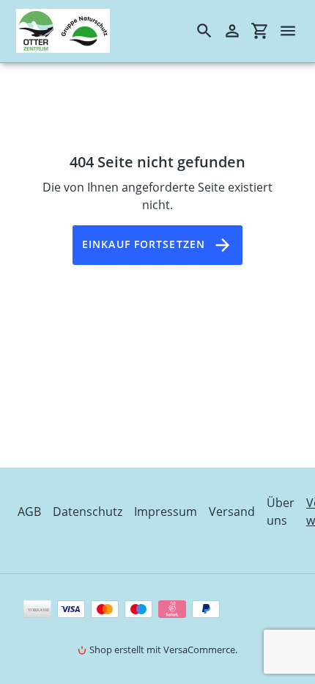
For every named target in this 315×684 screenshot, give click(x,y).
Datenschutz (87, 511)
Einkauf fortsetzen (143, 244)
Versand (232, 511)
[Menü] (294, 30)
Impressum (165, 511)
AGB (29, 511)
